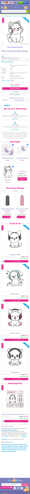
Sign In (15, 7)
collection (24, 436)
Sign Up (25, 484)
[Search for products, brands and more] (27, 11)
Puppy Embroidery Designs (9, 444)
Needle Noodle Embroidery (9, 430)
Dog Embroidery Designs (8, 451)
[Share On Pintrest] (9, 105)
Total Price (22, 171)
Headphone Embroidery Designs (16, 449)
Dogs (6, 436)
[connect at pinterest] (22, 488)
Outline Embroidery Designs (15, 446)
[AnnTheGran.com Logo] (5, 7)
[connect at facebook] (15, 488)
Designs (8, 16)
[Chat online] (26, 489)
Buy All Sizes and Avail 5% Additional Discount (18, 66)
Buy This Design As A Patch (15, 47)
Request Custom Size (7, 61)
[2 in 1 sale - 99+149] (15, 2)
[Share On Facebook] (7, 105)
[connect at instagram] (18, 488)
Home (3, 16)
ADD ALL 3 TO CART (22, 179)
